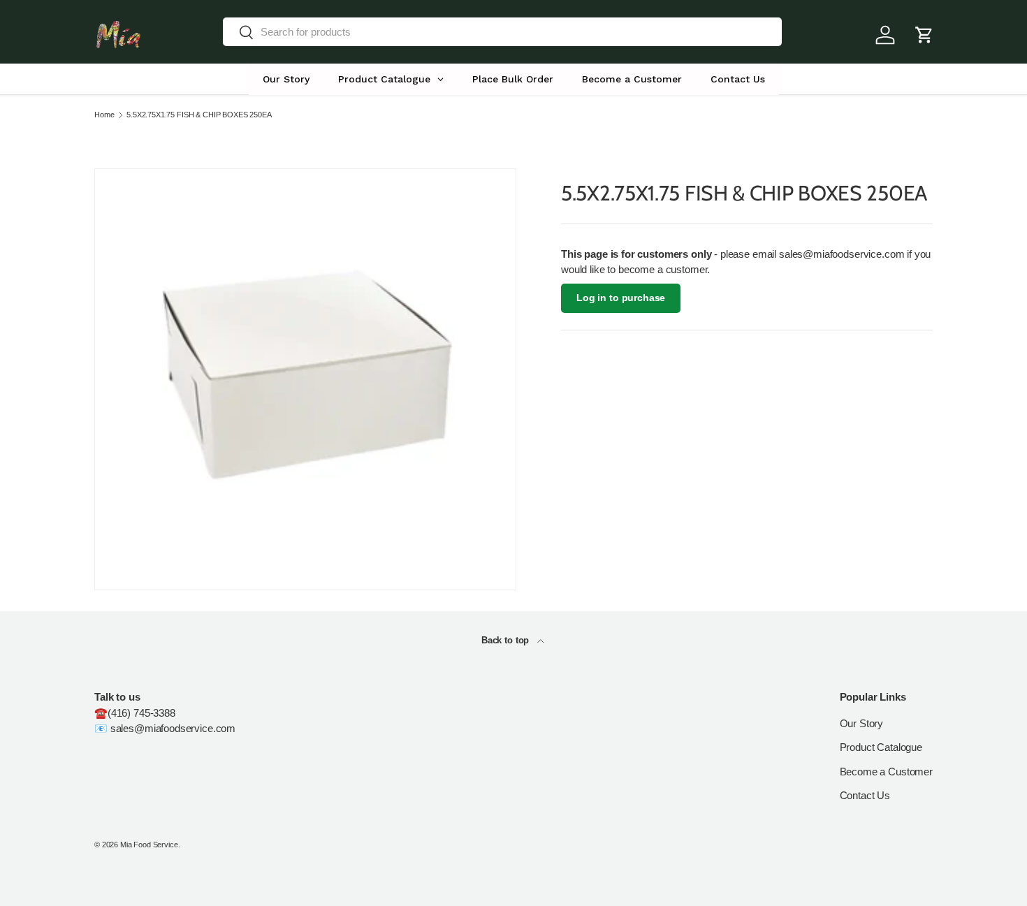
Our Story (862, 723)
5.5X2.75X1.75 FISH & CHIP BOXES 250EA (198, 115)
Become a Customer (886, 771)
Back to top (506, 640)
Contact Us (865, 795)
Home (104, 115)
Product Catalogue (881, 747)
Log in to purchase (620, 298)
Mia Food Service (149, 844)
